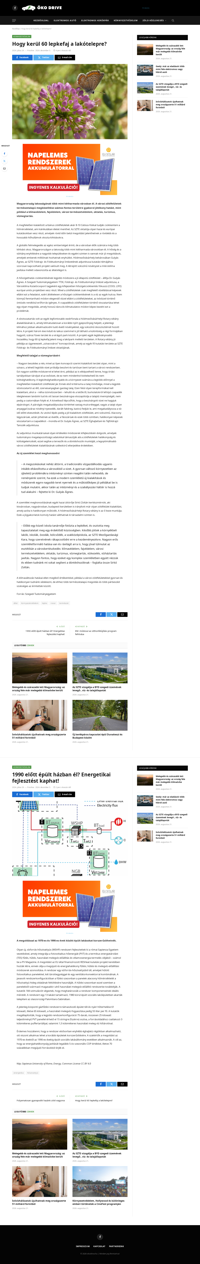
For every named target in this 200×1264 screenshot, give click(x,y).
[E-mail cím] (4, 168)
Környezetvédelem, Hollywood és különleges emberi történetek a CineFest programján (98, 1202)
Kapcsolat (99, 1246)
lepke (44, 603)
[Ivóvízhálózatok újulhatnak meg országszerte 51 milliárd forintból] (39, 715)
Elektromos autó (65, 20)
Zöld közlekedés (153, 20)
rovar (53, 603)
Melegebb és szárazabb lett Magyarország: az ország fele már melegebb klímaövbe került (38, 689)
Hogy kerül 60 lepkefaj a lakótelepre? (94, 1100)
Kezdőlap (16, 28)
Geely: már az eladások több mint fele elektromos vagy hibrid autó (170, 69)
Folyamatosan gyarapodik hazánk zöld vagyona (41, 1100)
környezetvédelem (29, 603)
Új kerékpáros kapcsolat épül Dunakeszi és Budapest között (97, 736)
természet (64, 603)
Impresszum (83, 1246)
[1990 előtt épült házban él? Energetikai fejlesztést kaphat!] (70, 838)
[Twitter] (4, 161)
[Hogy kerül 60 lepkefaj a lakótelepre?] (70, 101)
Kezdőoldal (41, 20)
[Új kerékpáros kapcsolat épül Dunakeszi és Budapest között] (100, 715)
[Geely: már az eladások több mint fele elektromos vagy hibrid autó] (145, 70)
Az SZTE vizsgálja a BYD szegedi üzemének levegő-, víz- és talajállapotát (96, 689)
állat (16, 603)
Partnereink (116, 1246)
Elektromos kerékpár (95, 20)
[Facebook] (4, 153)
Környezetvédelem (126, 20)
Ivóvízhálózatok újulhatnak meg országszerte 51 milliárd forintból (39, 736)
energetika (19, 1072)
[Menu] (14, 20)
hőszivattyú (32, 1072)
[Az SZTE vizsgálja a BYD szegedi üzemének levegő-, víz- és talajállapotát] (100, 668)
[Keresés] (172, 20)
